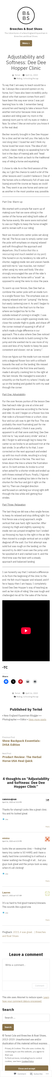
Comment (39, 985)
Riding (19, 78)
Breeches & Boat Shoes (26, 29)
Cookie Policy (28, 1061)
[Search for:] (26, 1017)
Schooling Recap (30, 78)
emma (5, 838)
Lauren (6, 892)
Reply (47, 826)
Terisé (17, 75)
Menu (27, 43)
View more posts (37, 719)
